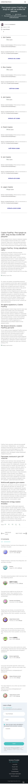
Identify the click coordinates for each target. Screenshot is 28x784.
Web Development (15, 776)
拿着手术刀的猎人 (13, 582)
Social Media (15, 769)
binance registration (14, 656)
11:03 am (18, 639)
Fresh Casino (8, 127)
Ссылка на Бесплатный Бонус (8, 46)
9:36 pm (20, 620)
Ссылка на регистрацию (12, 53)
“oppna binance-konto (14, 695)
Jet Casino (7, 97)
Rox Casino (7, 67)
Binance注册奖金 (13, 637)
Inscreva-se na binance (14, 600)
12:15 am (20, 568)
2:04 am (21, 583)
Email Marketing (14, 771)
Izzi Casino (7, 157)
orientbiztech (12, 24)
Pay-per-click (15, 766)
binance (11, 566)
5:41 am (18, 696)
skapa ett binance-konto (15, 676)
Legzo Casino (8, 187)
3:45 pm (18, 677)
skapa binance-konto (14, 619)
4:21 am (18, 552)
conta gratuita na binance (15, 551)
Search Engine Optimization (15, 773)
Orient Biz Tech (16, 781)
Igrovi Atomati (6, 29)
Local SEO (15, 764)
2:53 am (18, 657)
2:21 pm (21, 602)
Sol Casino (7, 37)
